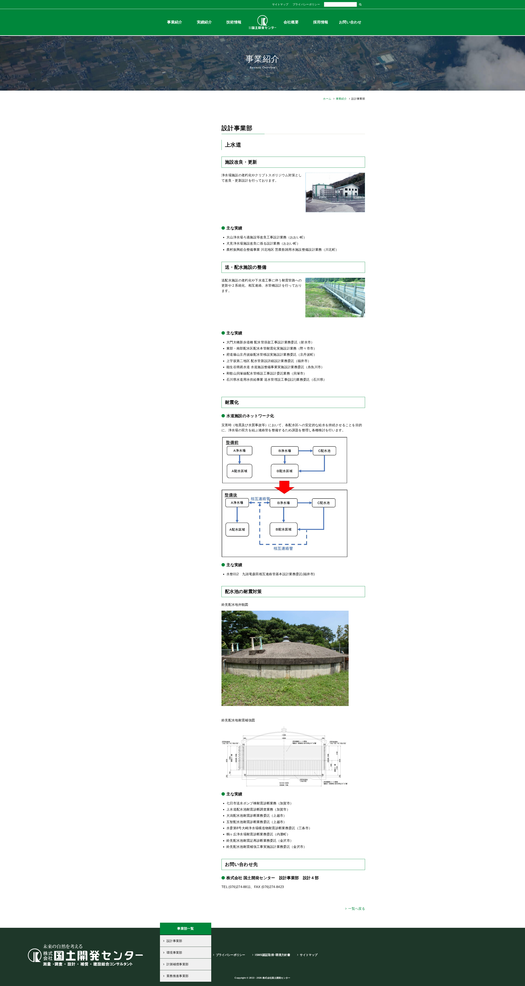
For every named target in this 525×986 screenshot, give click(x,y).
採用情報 (320, 22)
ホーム (327, 98)
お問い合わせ (350, 22)
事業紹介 (174, 22)
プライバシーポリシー (306, 4)
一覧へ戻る (356, 908)
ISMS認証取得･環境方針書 (272, 954)
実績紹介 (204, 22)
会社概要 (291, 22)
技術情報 (233, 22)
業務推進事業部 (177, 976)
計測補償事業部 (177, 964)
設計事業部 (174, 941)
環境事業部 (174, 952)
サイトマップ (280, 4)
